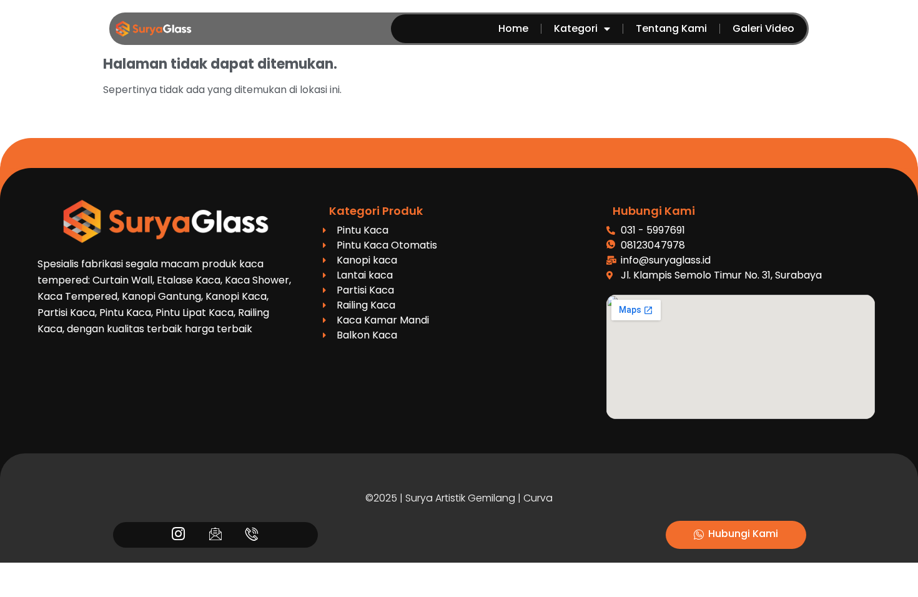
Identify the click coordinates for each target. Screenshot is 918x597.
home (513, 28)
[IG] (178, 535)
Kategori (576, 28)
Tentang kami (671, 28)
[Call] (252, 535)
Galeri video (763, 28)
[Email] (215, 535)
